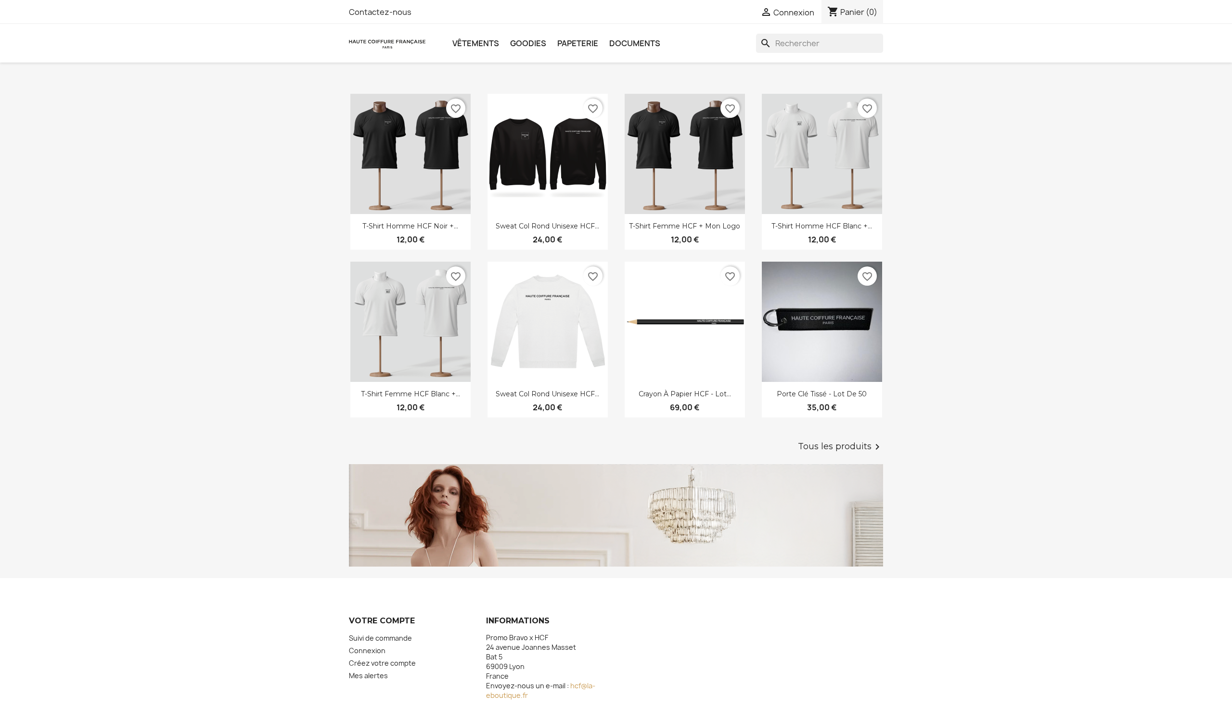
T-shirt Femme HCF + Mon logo (684, 226)
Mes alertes (368, 675)
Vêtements (475, 43)
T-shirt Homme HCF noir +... (410, 226)
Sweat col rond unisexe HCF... (547, 226)
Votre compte (382, 620)
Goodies (528, 43)
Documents (634, 43)
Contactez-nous (380, 12)
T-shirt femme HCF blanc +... (410, 394)
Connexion (367, 650)
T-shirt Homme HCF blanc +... (821, 226)
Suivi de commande (380, 638)
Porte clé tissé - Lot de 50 (822, 394)
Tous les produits (840, 447)
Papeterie (577, 43)
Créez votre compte (382, 663)
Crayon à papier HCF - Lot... (685, 394)
